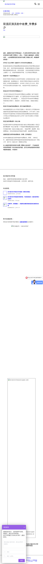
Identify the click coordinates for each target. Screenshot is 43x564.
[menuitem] (34, 4)
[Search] (34, 4)
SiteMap (29, 558)
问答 (4, 30)
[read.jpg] (21, 43)
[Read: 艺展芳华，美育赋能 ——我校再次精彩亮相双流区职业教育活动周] (5, 205)
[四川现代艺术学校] (17, 4)
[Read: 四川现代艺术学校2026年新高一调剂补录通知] (5, 193)
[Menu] (39, 4)
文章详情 (6, 11)
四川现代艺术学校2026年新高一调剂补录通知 (19, 191)
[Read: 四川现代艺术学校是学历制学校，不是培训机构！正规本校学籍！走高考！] (5, 198)
